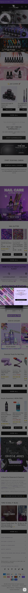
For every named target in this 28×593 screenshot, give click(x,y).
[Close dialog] (27, 288)
